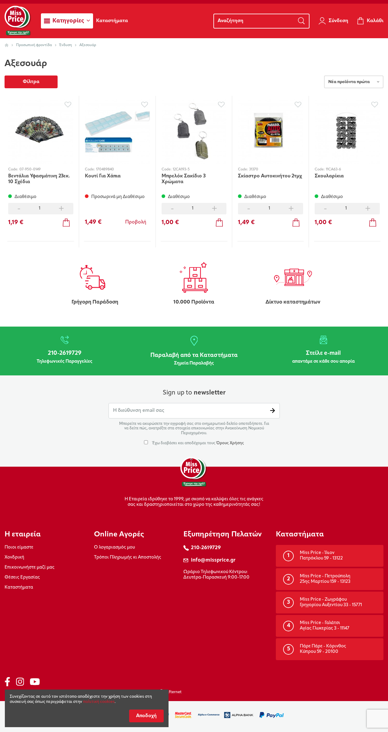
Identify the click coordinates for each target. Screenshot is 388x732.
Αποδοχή (146, 716)
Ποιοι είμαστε (19, 547)
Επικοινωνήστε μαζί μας (30, 567)
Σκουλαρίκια (329, 176)
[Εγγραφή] (272, 410)
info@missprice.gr (213, 560)
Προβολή (135, 222)
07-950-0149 (30, 169)
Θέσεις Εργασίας (22, 577)
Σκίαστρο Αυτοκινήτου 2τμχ (270, 176)
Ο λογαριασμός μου (114, 547)
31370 (253, 169)
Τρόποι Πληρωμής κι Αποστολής (127, 557)
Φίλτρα (31, 81)
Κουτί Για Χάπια (103, 176)
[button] (67, 21)
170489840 (105, 169)
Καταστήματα (19, 587)
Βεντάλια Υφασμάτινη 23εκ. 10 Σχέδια (39, 179)
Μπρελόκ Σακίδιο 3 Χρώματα (184, 179)
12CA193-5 (181, 169)
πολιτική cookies (99, 702)
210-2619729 (206, 547)
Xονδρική (14, 557)
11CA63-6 (333, 169)
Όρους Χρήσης (230, 443)
